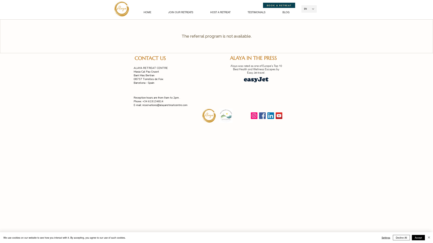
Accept (418, 237)
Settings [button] (386, 237)
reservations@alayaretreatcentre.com (164, 105)
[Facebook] (262, 115)
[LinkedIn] (270, 115)
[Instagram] (254, 115)
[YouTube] (279, 115)
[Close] (429, 237)
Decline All (401, 237)
